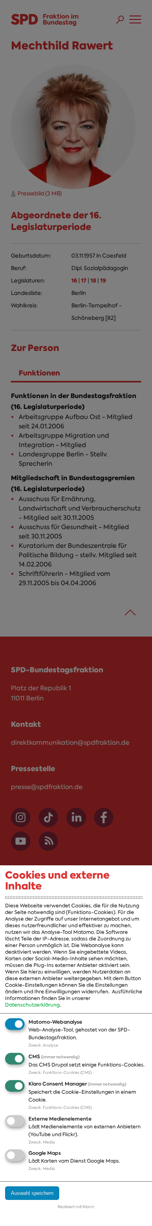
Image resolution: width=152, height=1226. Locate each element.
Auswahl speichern (32, 1193)
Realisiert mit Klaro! (76, 1206)
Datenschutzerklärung (32, 1004)
